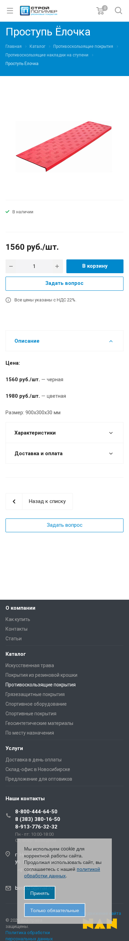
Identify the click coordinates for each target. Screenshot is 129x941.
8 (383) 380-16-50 (37, 819)
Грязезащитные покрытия (35, 694)
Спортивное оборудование (36, 704)
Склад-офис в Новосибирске (38, 769)
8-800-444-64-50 (36, 812)
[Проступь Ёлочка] (64, 145)
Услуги (14, 748)
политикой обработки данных (62, 872)
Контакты (17, 629)
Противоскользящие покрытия (41, 684)
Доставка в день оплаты (34, 759)
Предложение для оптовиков (39, 779)
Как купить (18, 619)
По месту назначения (30, 733)
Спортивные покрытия (31, 713)
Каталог (16, 654)
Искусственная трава (30, 665)
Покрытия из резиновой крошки (41, 675)
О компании (20, 608)
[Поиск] (118, 11)
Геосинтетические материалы (39, 723)
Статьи (14, 638)
